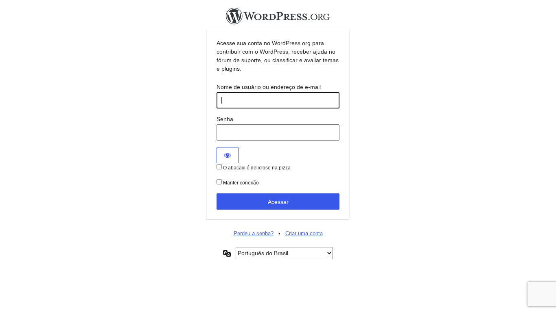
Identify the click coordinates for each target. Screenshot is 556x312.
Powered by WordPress (278, 18)
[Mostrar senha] (228, 155)
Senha (225, 119)
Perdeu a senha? (254, 233)
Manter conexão (240, 183)
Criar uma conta (304, 233)
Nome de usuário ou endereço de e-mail (269, 87)
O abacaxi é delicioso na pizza (256, 168)
